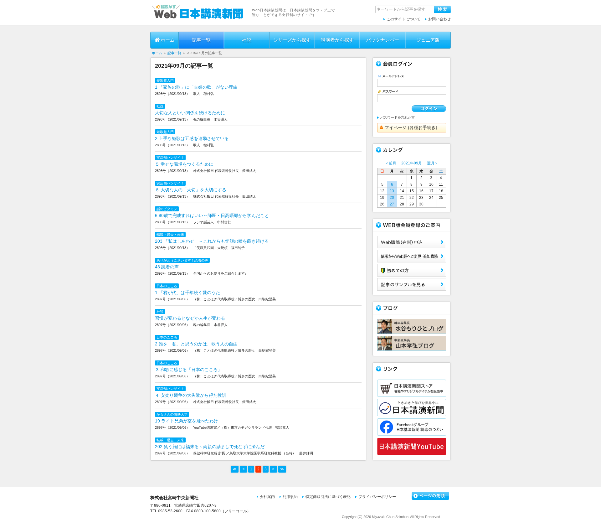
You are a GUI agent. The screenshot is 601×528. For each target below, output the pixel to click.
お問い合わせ (439, 19)
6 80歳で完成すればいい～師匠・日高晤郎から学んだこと (212, 215)
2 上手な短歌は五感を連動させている (192, 138)
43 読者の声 (167, 266)
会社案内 (267, 496)
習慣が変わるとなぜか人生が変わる (190, 318)
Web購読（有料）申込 (411, 242)
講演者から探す (337, 40)
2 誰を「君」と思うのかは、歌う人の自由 (196, 343)
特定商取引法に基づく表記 (328, 496)
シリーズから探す (292, 40)
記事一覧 (201, 40)
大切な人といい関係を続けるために (190, 112)
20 (392, 197)
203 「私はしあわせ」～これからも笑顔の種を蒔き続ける (212, 241)
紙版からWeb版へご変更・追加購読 (411, 256)
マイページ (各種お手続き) (411, 127)
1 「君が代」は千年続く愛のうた (187, 292)
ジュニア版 (428, 40)
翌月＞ (432, 163)
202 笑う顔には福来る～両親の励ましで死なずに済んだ (210, 446)
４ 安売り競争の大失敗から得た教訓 (190, 395)
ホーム (168, 40)
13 (392, 191)
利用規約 (290, 496)
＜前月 (390, 163)
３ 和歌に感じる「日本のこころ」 (188, 369)
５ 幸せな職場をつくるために (184, 164)
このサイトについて (403, 19)
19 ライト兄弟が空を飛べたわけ (186, 420)
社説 (246, 40)
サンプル (411, 284)
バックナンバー (382, 40)
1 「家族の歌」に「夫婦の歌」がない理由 (196, 87)
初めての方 (411, 270)
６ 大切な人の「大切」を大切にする (190, 189)
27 (392, 204)
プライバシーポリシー (377, 496)
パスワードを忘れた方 (397, 117)
